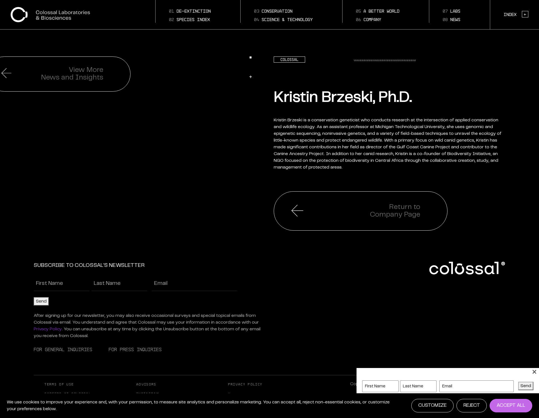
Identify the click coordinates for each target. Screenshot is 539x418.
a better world (377, 11)
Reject (471, 405)
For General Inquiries (63, 349)
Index (515, 14)
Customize (432, 405)
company (368, 19)
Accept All (511, 405)
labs (451, 11)
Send (41, 301)
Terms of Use (59, 384)
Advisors (146, 384)
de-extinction (190, 11)
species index (189, 19)
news (451, 19)
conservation (273, 11)
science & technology (283, 19)
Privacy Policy (48, 329)
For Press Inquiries (135, 349)
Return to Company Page (395, 211)
